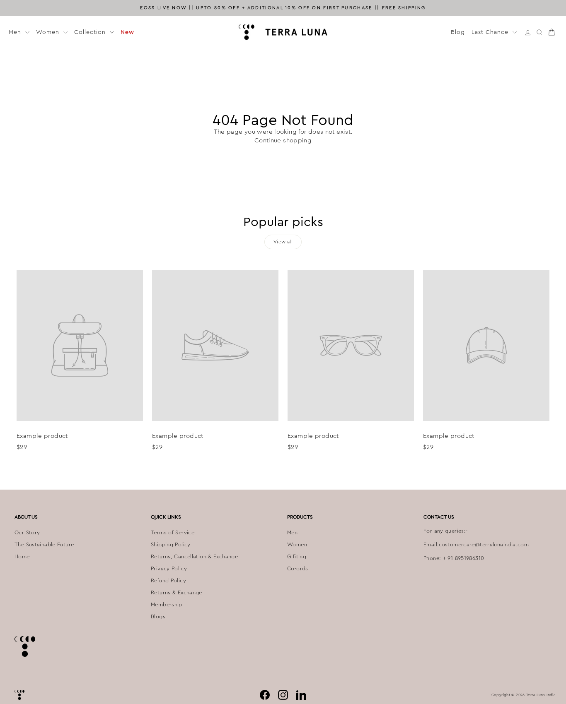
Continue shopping (283, 140)
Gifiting (296, 556)
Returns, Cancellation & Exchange (194, 556)
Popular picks (283, 222)
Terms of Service (172, 532)
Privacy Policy (169, 568)
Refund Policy (168, 580)
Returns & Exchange (176, 592)
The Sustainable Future (44, 544)
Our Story (27, 532)
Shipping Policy (171, 544)
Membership (166, 604)
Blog (458, 32)
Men (16, 32)
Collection (91, 32)
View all (283, 241)
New (127, 32)
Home (22, 556)
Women (48, 32)
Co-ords (297, 568)
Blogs (158, 616)
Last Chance (491, 32)
